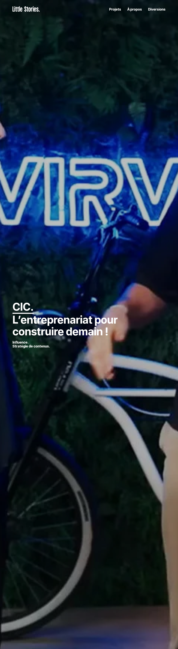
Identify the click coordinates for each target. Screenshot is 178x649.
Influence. (21, 342)
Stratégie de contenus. (31, 346)
